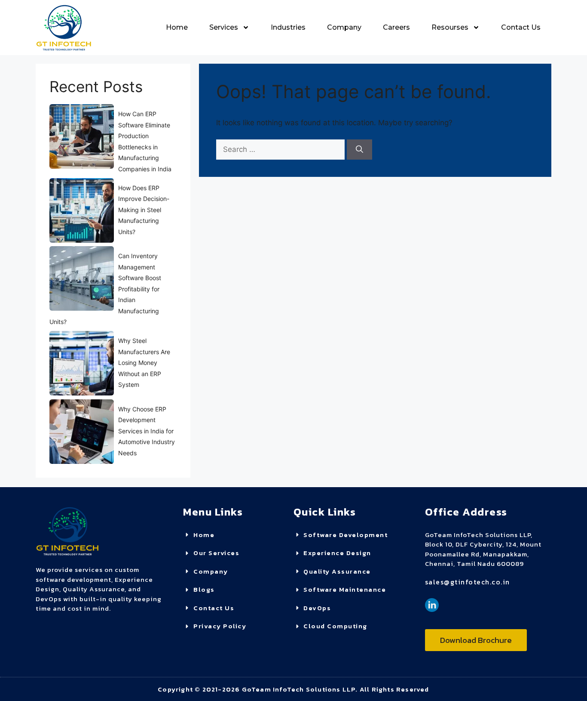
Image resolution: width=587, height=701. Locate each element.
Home (177, 27)
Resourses (449, 27)
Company (344, 27)
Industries (288, 27)
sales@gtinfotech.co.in (467, 582)
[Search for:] (281, 149)
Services (223, 27)
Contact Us (521, 27)
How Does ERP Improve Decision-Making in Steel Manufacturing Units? (143, 209)
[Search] (359, 149)
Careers (396, 27)
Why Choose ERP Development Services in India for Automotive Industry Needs (146, 431)
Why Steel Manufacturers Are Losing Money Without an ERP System (144, 362)
